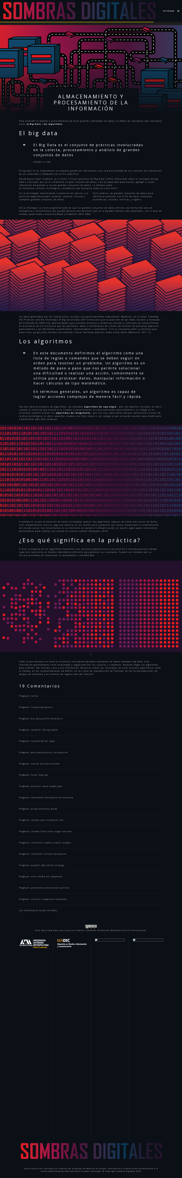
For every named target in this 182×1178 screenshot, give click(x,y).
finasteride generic (42, 707)
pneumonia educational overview (50, 887)
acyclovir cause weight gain (47, 786)
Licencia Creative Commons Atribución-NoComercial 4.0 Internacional (105, 930)
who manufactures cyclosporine (49, 752)
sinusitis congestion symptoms (49, 899)
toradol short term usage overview (51, 831)
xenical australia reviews (45, 763)
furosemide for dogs (43, 741)
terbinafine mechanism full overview (52, 797)
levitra (34, 696)
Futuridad (168, 11)
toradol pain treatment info (47, 820)
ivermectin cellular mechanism (48, 854)
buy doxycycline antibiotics (47, 718)
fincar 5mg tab (39, 775)
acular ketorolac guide (44, 809)
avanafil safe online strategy (47, 865)
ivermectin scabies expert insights (51, 842)
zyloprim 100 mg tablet (44, 730)
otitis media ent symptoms (47, 876)
